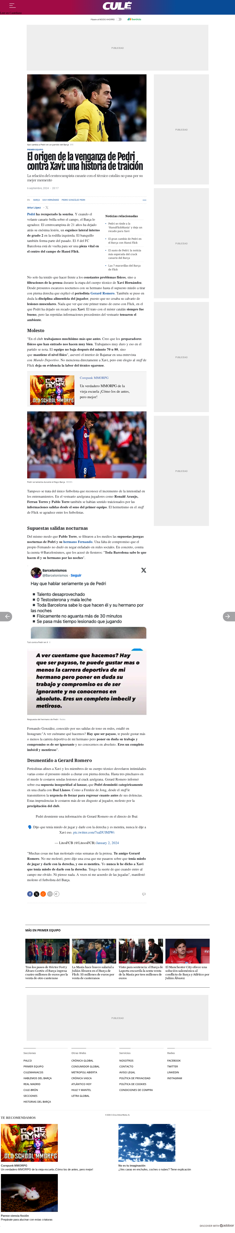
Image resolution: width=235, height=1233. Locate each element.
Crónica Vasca (81, 1078)
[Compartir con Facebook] (30, 894)
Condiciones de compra (136, 1090)
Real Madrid (32, 1084)
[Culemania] (117, 6)
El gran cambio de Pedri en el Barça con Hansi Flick (125, 240)
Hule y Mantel (81, 1090)
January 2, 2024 (107, 842)
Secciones (30, 1096)
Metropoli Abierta (84, 1072)
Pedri (31, 213)
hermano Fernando (78, 541)
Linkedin (173, 1072)
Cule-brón (31, 1090)
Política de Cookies (132, 1084)
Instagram (174, 1078)
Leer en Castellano (11, 13)
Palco (28, 1060)
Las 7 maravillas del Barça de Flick (124, 267)
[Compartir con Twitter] (36, 894)
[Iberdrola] (134, 19)
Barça (36, 200)
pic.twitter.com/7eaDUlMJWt (93, 832)
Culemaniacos (33, 1072)
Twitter (172, 1066)
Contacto (126, 1066)
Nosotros (126, 1060)
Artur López (34, 207)
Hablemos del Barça (38, 1078)
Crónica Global (82, 1060)
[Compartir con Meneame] (43, 894)
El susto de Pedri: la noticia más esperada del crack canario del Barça (124, 254)
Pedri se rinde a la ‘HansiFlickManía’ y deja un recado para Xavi (125, 227)
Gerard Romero (103, 293)
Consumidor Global (85, 1066)
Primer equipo (35, 149)
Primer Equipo (34, 1066)
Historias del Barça (37, 1101)
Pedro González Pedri (73, 200)
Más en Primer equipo (43, 930)
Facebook (174, 1060)
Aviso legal (127, 1072)
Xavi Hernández (50, 200)
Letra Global (80, 1096)
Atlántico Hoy (81, 1084)
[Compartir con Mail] (50, 894)
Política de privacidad (134, 1078)
